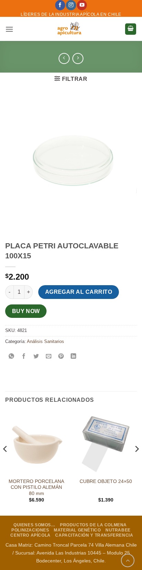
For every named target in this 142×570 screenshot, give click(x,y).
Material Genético (77, 530)
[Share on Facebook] (24, 357)
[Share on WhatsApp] (11, 357)
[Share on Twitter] (36, 357)
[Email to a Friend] (48, 357)
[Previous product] (77, 58)
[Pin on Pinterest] (61, 357)
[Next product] (64, 58)
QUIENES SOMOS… (34, 525)
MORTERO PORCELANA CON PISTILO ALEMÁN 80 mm (36, 487)
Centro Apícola (30, 535)
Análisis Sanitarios (45, 341)
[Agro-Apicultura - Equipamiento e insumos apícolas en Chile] (69, 29)
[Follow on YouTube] (82, 5)
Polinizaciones (30, 530)
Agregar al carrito (78, 292)
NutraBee (118, 530)
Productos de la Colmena (93, 525)
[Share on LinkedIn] (73, 357)
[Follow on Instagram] (71, 5)
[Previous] (5, 462)
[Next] (136, 462)
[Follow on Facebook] (60, 5)
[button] (9, 29)
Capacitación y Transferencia (94, 535)
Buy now (26, 311)
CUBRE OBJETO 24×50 (106, 481)
